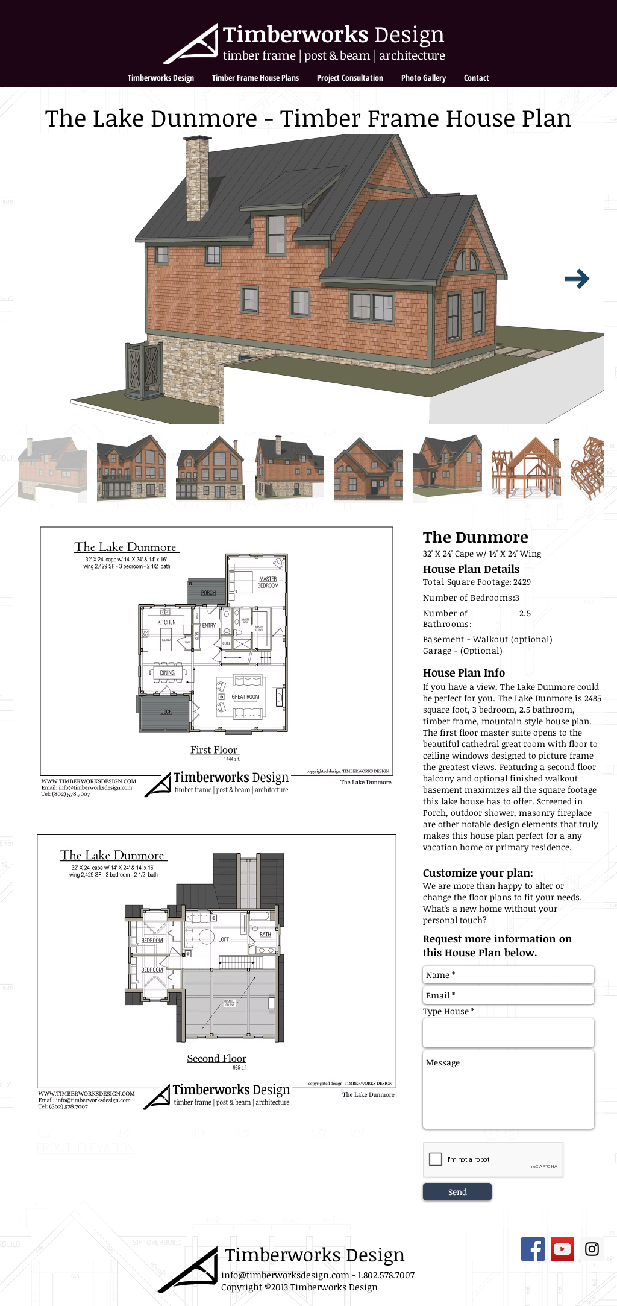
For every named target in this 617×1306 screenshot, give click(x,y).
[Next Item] (577, 278)
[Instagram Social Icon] (592, 1249)
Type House (447, 1011)
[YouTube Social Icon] (562, 1249)
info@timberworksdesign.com (285, 1275)
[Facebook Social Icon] (533, 1249)
